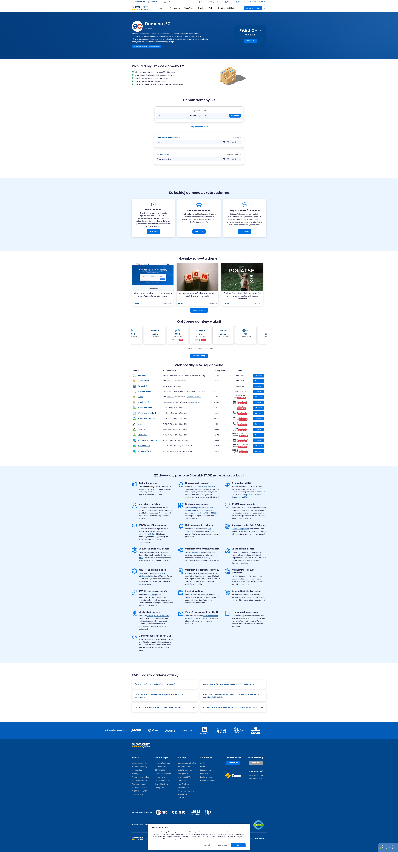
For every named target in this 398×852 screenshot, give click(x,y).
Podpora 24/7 (256, 771)
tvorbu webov (197, 513)
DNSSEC (244, 507)
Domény (136, 304)
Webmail (230, 2)
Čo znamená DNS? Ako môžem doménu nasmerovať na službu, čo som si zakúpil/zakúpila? (231, 695)
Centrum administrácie (186, 763)
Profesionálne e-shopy (141, 777)
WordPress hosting (139, 766)
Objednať (250, 41)
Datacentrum (160, 766)
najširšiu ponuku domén (203, 507)
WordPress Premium (146, 418)
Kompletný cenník (197, 127)
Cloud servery (137, 794)
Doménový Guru (191, 552)
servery (188, 513)
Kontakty (253, 2)
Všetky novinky (199, 310)
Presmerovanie (144, 391)
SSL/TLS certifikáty (139, 780)
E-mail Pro (142, 402)
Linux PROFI (142, 435)
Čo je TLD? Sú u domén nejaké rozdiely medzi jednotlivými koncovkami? (159, 695)
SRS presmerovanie (162, 780)
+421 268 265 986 (155, 2)
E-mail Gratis (143, 381)
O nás (202, 763)
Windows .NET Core (146, 440)
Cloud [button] (220, 8)
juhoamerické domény (140, 47)
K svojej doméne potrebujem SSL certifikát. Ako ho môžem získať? (230, 707)
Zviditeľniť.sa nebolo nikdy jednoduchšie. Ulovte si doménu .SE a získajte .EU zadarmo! (242, 296)
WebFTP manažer (184, 770)
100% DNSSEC (160, 770)
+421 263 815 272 (139, 2)
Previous (132, 336)
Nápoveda (241, 2)
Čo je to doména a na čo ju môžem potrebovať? (155, 684)
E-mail (140, 397)
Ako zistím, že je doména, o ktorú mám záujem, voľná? (158, 707)
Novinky (203, 2)
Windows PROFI (144, 451)
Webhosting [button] (175, 8)
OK (238, 845)
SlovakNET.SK (201, 475)
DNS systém (159, 787)
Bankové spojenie (207, 777)
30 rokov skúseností (206, 486)
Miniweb (170, 381)
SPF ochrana (160, 777)
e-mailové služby (206, 510)
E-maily (135, 773)
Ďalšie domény (199, 355)
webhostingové (191, 510)
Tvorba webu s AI (139, 784)
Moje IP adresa (183, 784)
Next (266, 336)
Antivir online (182, 780)
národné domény (154, 47)
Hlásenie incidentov (208, 780)
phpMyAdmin (182, 773)
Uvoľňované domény (186, 791)
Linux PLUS (142, 429)
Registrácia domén (139, 763)
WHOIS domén (183, 787)
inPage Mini (142, 375)
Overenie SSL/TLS (184, 777)
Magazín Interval (217, 2)
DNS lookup (182, 794)
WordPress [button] (189, 8)
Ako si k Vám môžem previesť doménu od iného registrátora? (229, 684)
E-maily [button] (201, 8)
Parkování (142, 386)
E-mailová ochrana (162, 763)
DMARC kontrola (161, 784)
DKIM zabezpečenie (163, 773)
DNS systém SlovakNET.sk (158, 616)
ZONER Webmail (184, 766)
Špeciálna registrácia (240, 529)
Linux (140, 424)
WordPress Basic (145, 407)
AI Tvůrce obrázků (139, 787)
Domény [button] (161, 8)
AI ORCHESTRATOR (139, 791)
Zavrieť (207, 845)
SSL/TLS (230, 8)
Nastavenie (222, 845)
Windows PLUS (144, 446)
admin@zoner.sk (171, 2)
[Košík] (264, 8)
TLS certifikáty (211, 513)
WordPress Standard (147, 413)
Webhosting (137, 770)
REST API (151, 594)
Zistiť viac (153, 231)
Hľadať (263, 2)
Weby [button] (211, 8)
